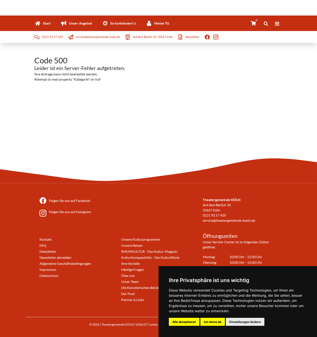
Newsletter (47, 251)
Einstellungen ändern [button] (245, 322)
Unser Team (130, 281)
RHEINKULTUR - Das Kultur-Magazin (149, 251)
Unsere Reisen (132, 245)
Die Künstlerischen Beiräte (141, 288)
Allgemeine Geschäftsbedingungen (65, 263)
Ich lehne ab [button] (212, 322)
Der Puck (128, 294)
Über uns (128, 275)
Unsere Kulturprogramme (140, 239)
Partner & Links (132, 300)
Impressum (47, 269)
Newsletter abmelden (55, 257)
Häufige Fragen (132, 269)
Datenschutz (48, 275)
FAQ (42, 245)
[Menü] (277, 23)
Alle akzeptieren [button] (184, 322)
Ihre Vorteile (130, 263)
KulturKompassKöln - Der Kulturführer (150, 257)
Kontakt (45, 239)
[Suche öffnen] (265, 23)
